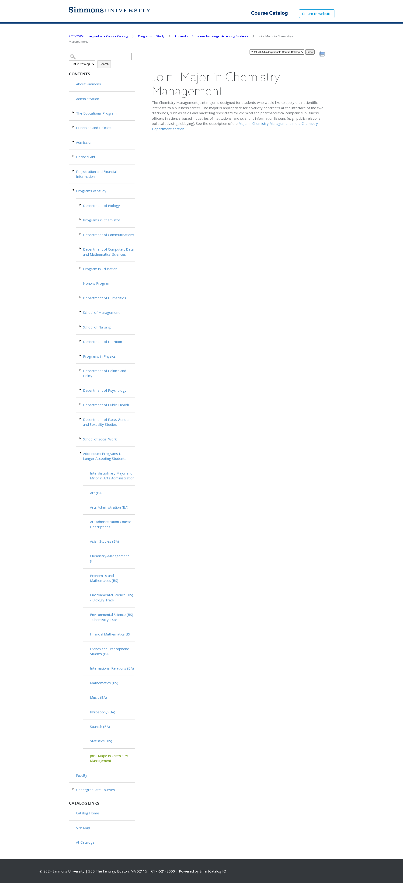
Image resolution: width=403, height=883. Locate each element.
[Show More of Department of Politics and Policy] (81, 369)
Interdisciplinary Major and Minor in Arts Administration (112, 475)
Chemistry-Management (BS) (109, 558)
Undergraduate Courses (95, 789)
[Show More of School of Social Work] (81, 438)
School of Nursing (97, 327)
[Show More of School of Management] (81, 311)
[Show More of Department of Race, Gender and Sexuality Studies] (81, 418)
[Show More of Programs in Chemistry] (81, 219)
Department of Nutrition (102, 341)
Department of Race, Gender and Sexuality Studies (106, 422)
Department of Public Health (106, 404)
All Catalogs (85, 842)
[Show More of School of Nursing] (81, 326)
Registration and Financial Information (96, 174)
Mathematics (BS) (104, 683)
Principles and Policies (93, 127)
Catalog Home (87, 813)
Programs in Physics (99, 356)
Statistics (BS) (101, 741)
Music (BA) (98, 697)
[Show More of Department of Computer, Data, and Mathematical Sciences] (81, 248)
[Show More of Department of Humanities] (81, 297)
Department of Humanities (104, 298)
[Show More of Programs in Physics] (81, 355)
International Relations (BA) (112, 668)
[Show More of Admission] (74, 141)
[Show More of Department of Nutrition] (81, 340)
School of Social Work (100, 439)
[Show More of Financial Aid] (74, 155)
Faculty (81, 775)
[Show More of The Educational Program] (74, 112)
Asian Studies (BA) (104, 541)
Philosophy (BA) (102, 712)
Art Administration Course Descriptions (110, 524)
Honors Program (96, 283)
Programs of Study (151, 36)
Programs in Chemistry (101, 220)
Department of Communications (108, 234)
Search (104, 64)
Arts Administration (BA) (109, 507)
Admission (84, 142)
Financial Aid (85, 156)
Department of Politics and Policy (104, 373)
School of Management (101, 312)
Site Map (83, 827)
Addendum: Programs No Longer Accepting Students (211, 36)
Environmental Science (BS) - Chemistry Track (111, 617)
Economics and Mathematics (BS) (104, 578)
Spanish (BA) (100, 726)
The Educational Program (96, 113)
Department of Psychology (104, 390)
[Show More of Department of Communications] (81, 233)
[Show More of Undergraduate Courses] (74, 788)
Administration (87, 98)
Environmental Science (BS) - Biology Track (111, 597)
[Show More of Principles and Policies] (74, 126)
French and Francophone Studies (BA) (109, 651)
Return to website (316, 13)
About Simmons (88, 84)
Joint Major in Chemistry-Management (109, 758)
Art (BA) (96, 492)
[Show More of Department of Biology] (81, 204)
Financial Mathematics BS (110, 634)
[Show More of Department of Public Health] (81, 403)
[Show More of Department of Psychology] (81, 389)
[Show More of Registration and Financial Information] (74, 170)
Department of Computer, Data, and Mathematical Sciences (109, 251)
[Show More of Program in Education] (81, 267)
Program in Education (100, 268)
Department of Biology (101, 205)
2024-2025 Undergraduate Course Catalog (98, 36)
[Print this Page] (322, 54)
